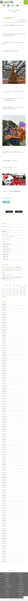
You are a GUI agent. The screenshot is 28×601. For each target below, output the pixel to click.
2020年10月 (4, 482)
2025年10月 (4, 330)
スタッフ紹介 (21, 586)
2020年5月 (4, 495)
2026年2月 (4, 319)
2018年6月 (4, 553)
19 (10, 292)
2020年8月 (4, 487)
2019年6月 (4, 523)
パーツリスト (7, 576)
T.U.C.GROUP (21, 597)
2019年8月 (4, 518)
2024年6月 (4, 370)
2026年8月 (4, 304)
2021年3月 (4, 469)
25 (7, 294)
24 (3, 294)
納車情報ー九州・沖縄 (7, 249)
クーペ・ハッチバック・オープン (9, 236)
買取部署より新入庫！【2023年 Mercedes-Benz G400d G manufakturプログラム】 (12, 278)
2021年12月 (4, 447)
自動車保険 (21, 584)
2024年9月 (4, 363)
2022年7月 (4, 429)
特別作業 (7, 584)
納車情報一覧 (4, 231)
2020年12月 (4, 477)
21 (17, 292)
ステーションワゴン (6, 239)
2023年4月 (4, 406)
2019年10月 (4, 513)
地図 (21, 578)
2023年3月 (4, 408)
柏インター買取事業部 (7, 586)
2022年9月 (4, 424)
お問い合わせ (21, 589)
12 (10, 290)
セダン (4, 241)
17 (3, 292)
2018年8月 (4, 548)
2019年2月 (4, 533)
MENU (25, 2)
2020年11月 (4, 480)
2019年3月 (4, 530)
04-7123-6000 (22, 5)
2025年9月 (4, 332)
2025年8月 (4, 335)
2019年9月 (4, 515)
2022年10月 (4, 421)
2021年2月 (4, 472)
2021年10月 (4, 452)
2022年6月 (4, 431)
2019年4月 (4, 528)
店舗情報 (7, 578)
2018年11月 (4, 541)
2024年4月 (4, 375)
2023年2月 (4, 411)
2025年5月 (4, 342)
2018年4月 (4, 558)
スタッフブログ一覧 (5, 226)
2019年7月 (4, 520)
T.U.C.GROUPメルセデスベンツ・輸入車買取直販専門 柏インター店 (10, 2)
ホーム (7, 597)
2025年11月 (4, 327)
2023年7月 (4, 398)
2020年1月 (4, 505)
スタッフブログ (7, 594)
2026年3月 (4, 317)
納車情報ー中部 (5, 246)
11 (7, 290)
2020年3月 (4, 500)
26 (10, 294)
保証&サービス (21, 573)
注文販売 (21, 581)
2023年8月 (4, 396)
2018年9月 (4, 546)
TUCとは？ (21, 576)
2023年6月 (4, 401)
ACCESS (10, 5)
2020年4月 (4, 497)
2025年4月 (4, 345)
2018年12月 (4, 538)
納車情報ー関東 (5, 259)
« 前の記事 (9, 211)
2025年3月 (4, 347)
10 (3, 290)
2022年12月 (4, 416)
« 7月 (3, 298)
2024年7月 (4, 368)
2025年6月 (4, 340)
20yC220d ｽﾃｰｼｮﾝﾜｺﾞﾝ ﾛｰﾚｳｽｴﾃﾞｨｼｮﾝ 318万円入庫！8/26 (12, 267)
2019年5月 (4, 525)
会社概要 (7, 591)
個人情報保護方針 (21, 591)
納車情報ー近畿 (5, 256)
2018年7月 (4, 551)
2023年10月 (4, 391)
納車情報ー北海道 (6, 251)
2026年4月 (4, 314)
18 (7, 292)
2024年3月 (4, 378)
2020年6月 (4, 492)
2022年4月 (4, 436)
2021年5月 (4, 464)
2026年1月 (4, 322)
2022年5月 (4, 434)
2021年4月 (4, 467)
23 (24, 292)
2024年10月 (4, 360)
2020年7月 (4, 490)
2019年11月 (4, 510)
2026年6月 (4, 309)
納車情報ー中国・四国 (7, 244)
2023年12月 (4, 386)
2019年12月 (4, 508)
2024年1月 (4, 383)
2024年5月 (4, 373)
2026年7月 (4, 307)
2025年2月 (4, 350)
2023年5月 (4, 403)
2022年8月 (4, 426)
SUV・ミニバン (5, 234)
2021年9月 (4, 454)
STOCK (6, 5)
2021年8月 (4, 457)
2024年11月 (4, 358)
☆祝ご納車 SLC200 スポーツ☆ (8, 275)
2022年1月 (4, 444)
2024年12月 (4, 355)
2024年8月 (4, 365)
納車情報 (21, 594)
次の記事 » (18, 211)
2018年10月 (4, 543)
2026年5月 (4, 312)
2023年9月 (4, 393)
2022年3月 (4, 439)
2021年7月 (4, 459)
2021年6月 (4, 462)
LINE (14, 5)
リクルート (7, 589)
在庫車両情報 (7, 573)
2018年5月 (4, 556)
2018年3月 (4, 561)
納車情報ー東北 (5, 254)
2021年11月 (4, 449)
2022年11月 (4, 419)
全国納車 (7, 581)
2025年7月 (4, 337)
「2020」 (3, 272)
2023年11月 (4, 388)
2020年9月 (4, 485)
